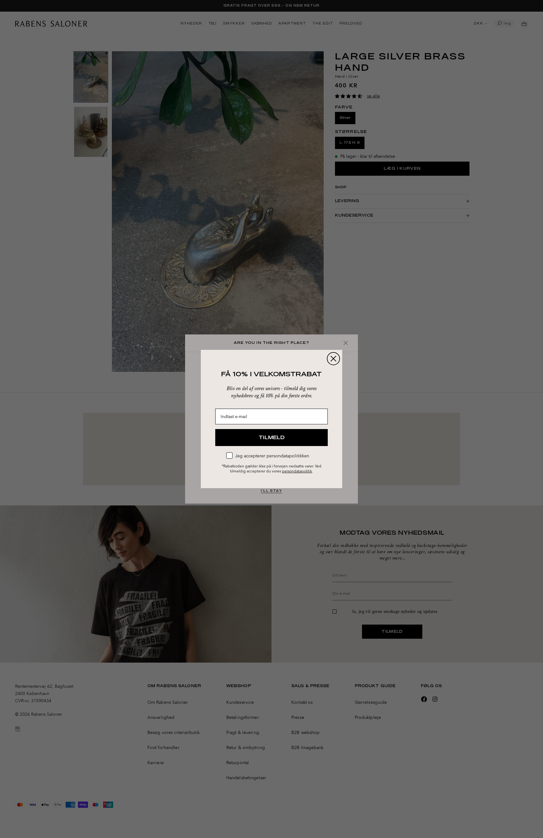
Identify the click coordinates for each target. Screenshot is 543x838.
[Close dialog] (333, 358)
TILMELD (272, 437)
